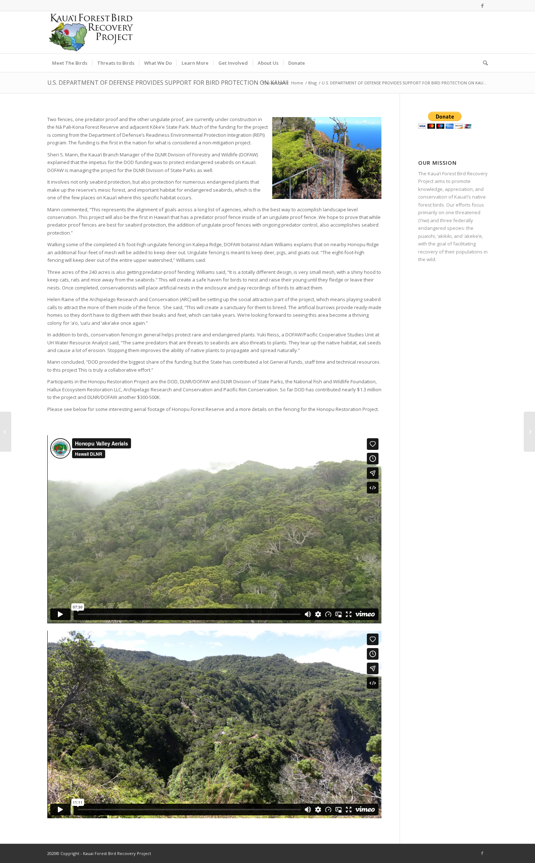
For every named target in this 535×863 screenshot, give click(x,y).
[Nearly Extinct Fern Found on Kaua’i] (529, 432)
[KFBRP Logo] (90, 32)
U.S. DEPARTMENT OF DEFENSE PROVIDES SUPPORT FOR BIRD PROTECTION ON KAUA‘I (168, 83)
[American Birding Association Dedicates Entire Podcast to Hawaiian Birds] (5, 432)
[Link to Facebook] (482, 5)
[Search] (483, 63)
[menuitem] (69, 63)
